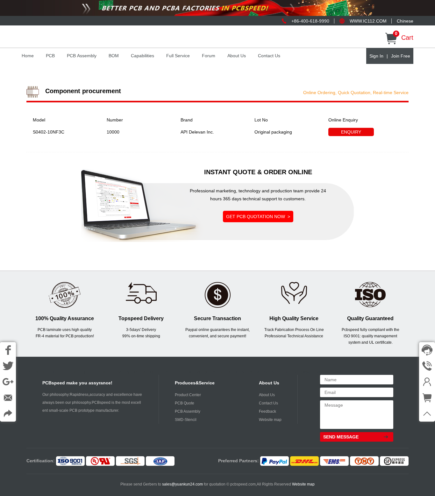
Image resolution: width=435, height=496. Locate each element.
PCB (50, 55)
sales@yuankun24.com (183, 484)
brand (353, 372)
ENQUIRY (351, 131)
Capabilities (142, 55)
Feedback (267, 411)
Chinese (405, 21)
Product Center (188, 395)
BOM (114, 55)
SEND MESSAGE (341, 436)
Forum (208, 55)
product (322, 372)
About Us (236, 55)
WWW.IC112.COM (368, 21)
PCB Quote (184, 403)
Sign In (376, 56)
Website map (270, 419)
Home (28, 55)
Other (305, 372)
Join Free (400, 56)
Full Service (178, 55)
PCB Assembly (81, 55)
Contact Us (269, 55)
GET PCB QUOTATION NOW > (258, 216)
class (338, 372)
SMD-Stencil (185, 419)
